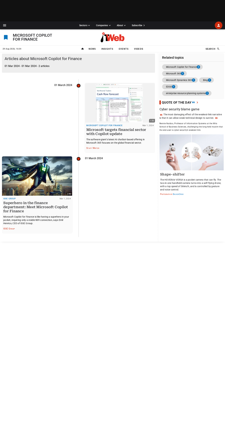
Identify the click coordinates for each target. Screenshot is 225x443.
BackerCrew (178, 194)
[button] (5, 25)
